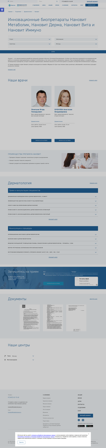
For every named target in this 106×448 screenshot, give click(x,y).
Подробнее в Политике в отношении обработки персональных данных (36, 436)
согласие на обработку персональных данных (43, 435)
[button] (2, 10)
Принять (21, 442)
